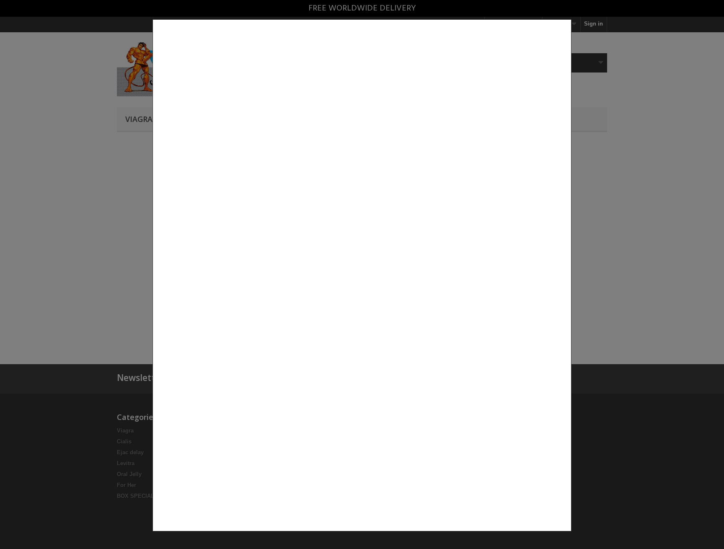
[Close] (568, 535)
